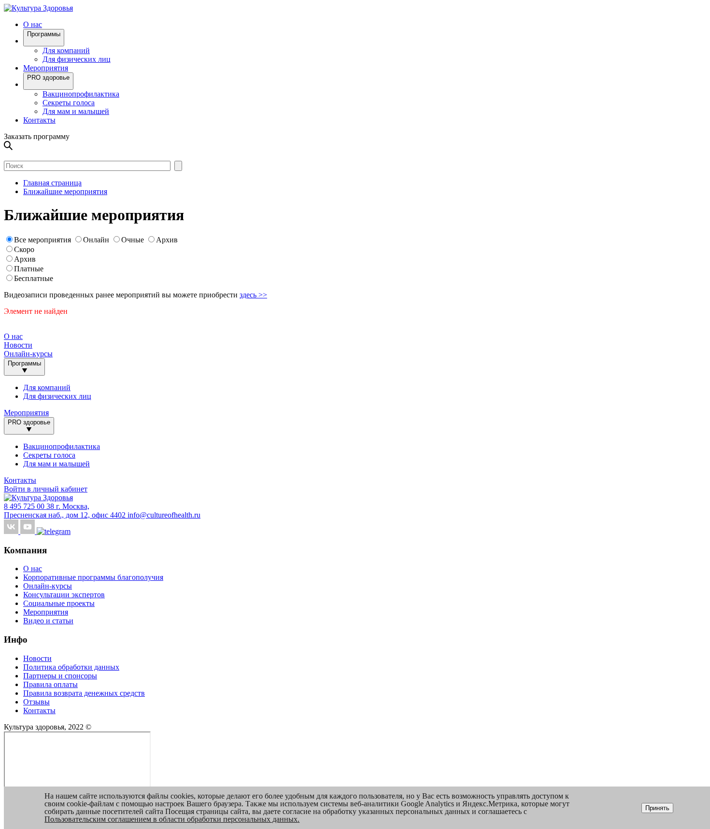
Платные (28, 269)
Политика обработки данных (71, 667)
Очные (133, 240)
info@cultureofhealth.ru (164, 515)
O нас (32, 24)
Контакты (39, 120)
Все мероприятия (42, 240)
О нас (32, 568)
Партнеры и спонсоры (60, 676)
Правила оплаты (50, 684)
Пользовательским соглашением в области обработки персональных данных (171, 819)
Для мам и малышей (76, 111)
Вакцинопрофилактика (81, 94)
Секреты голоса (69, 102)
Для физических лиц (77, 59)
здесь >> (253, 295)
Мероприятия (45, 68)
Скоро (24, 249)
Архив (167, 240)
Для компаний (66, 50)
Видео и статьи (48, 621)
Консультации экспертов (64, 594)
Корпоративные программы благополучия (93, 577)
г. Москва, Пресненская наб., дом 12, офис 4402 (66, 510)
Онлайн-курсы (28, 354)
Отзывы (36, 702)
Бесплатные (33, 278)
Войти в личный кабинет (45, 489)
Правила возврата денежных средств (84, 693)
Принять (657, 808)
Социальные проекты (59, 603)
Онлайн (96, 240)
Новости (18, 345)
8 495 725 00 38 (30, 506)
